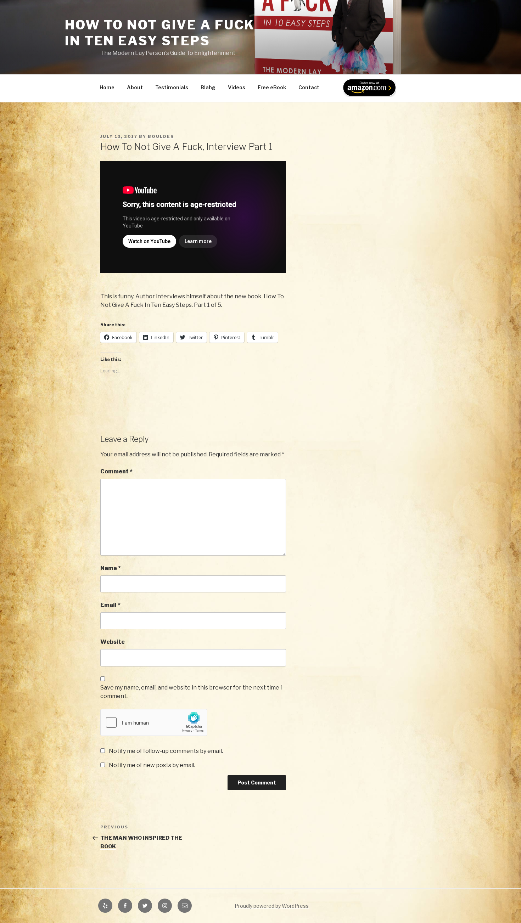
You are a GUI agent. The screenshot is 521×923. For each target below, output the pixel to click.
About (135, 87)
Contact (308, 87)
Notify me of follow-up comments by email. (166, 751)
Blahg (208, 87)
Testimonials (171, 87)
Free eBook (272, 87)
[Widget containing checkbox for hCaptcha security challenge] (153, 722)
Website (112, 641)
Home (107, 87)
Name (110, 568)
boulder (161, 136)
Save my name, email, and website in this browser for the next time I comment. (191, 691)
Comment (116, 471)
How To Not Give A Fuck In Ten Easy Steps (160, 33)
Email (110, 605)
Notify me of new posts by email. (152, 765)
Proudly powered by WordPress (272, 906)
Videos (236, 87)
